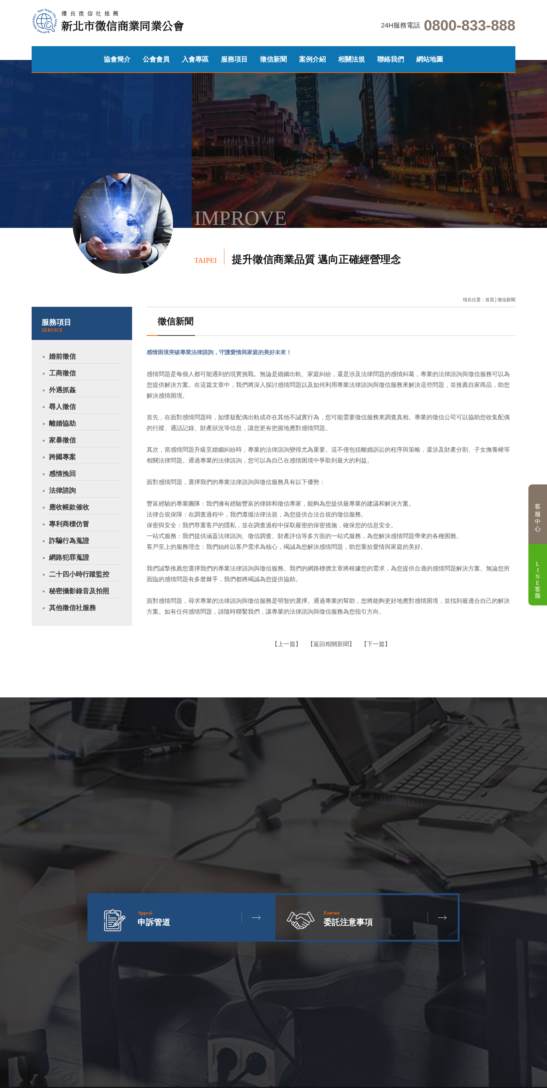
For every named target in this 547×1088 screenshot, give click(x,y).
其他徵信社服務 (72, 607)
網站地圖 (429, 59)
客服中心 (538, 517)
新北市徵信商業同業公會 (122, 21)
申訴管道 (132, 293)
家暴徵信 (62, 440)
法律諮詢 (62, 490)
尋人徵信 (62, 406)
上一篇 (286, 644)
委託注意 (110, 293)
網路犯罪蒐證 (69, 557)
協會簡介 (117, 59)
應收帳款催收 (69, 507)
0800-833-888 (469, 25)
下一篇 (376, 644)
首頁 (489, 299)
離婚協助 (62, 423)
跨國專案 (62, 457)
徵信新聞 (273, 59)
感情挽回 (62, 473)
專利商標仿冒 (69, 524)
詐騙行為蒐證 (69, 540)
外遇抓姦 (62, 390)
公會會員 (156, 59)
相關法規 (351, 59)
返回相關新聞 (331, 644)
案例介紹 (312, 59)
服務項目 (234, 59)
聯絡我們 (390, 59)
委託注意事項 (348, 918)
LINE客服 (538, 580)
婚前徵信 (62, 356)
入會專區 (195, 59)
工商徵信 (62, 373)
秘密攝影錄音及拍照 (79, 591)
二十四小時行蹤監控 (79, 574)
